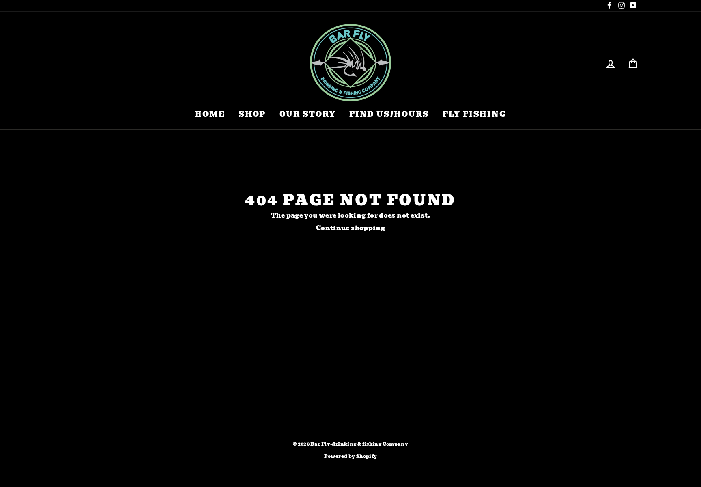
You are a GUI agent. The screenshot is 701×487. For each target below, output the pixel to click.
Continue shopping (350, 228)
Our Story (307, 114)
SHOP (252, 114)
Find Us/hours (389, 114)
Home (210, 114)
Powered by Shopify (350, 456)
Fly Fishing (474, 114)
